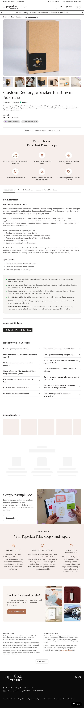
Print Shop (20, 2)
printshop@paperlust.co (12, 691)
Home (5, 17)
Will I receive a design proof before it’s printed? (17, 364)
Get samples (10, 518)
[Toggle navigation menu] (4, 7)
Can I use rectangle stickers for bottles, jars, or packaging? (61, 378)
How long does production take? (15, 349)
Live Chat (31, 566)
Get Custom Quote (16, 611)
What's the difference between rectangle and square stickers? (61, 361)
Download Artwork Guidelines (19, 330)
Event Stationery (8, 2)
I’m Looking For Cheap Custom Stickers (59, 349)
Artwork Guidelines (25, 190)
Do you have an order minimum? (16, 387)
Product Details (9, 190)
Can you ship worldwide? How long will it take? (19, 380)
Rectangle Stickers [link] (31, 17)
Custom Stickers (16, 17)
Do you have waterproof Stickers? (16, 393)
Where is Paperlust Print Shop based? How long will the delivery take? (19, 372)
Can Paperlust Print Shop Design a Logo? (59, 354)
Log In (78, 7)
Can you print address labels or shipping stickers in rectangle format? (59, 386)
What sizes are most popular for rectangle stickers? (60, 369)
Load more (41, 661)
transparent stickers (66, 650)
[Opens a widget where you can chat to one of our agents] (76, 704)
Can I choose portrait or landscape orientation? (57, 394)
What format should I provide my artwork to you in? (20, 355)
